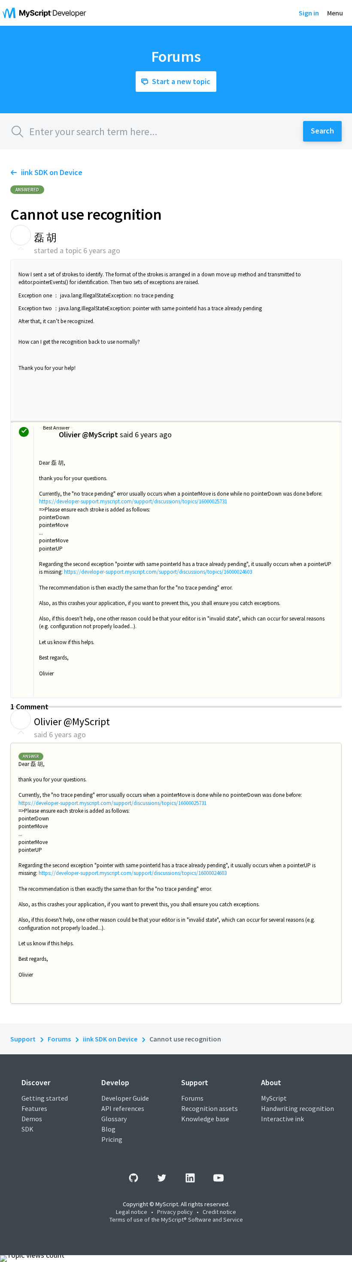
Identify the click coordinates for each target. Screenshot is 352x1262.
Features (34, 1108)
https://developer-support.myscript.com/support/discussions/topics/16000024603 (158, 571)
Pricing (111, 1139)
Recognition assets (209, 1108)
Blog (108, 1129)
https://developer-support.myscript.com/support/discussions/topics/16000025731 (133, 501)
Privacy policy (175, 1212)
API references (122, 1108)
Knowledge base (205, 1118)
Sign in (309, 13)
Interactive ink (282, 1118)
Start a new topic (181, 81)
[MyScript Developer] (46, 13)
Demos (31, 1118)
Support (23, 1039)
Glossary (114, 1118)
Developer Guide (125, 1098)
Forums (59, 1039)
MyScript (274, 1098)
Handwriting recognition (297, 1108)
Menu (335, 13)
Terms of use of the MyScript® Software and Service (176, 1219)
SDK (27, 1129)
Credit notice (219, 1212)
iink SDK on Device (51, 172)
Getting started (44, 1098)
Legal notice (131, 1212)
